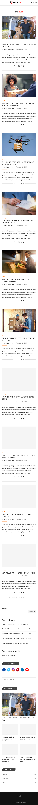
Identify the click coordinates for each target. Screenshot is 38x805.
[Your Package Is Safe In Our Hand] (19, 555)
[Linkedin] (22, 670)
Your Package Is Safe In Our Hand (18, 573)
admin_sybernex (9, 49)
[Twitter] (8, 670)
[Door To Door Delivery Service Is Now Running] (19, 438)
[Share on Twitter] (19, 66)
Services (19, 779)
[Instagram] (33, 2)
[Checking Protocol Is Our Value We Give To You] (19, 144)
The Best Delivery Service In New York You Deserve (18, 104)
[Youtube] (27, 670)
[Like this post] (14, 66)
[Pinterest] (18, 670)
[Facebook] (31, 2)
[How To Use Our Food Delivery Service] (19, 496)
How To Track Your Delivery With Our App (15, 624)
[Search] (36, 2)
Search (4, 608)
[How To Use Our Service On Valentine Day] (19, 261)
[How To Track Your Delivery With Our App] (19, 27)
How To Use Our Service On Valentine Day (15, 280)
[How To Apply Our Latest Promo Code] (19, 379)
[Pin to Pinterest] (21, 66)
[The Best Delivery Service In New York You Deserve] (19, 85)
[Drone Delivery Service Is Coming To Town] (19, 320)
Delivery (19, 774)
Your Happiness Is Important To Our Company (16, 638)
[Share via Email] (23, 66)
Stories (19, 783)
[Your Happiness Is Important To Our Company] (19, 203)
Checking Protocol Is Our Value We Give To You (16, 634)
